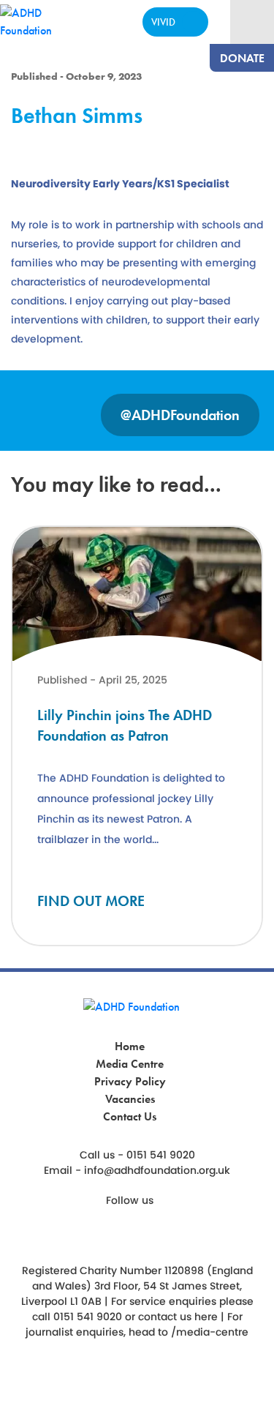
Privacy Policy (130, 1081)
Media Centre (130, 1063)
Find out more (91, 900)
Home (130, 1046)
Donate (242, 58)
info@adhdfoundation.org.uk (157, 1170)
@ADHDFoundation (180, 414)
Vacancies (130, 1099)
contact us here (178, 1316)
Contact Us (129, 1116)
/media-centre (209, 1332)
